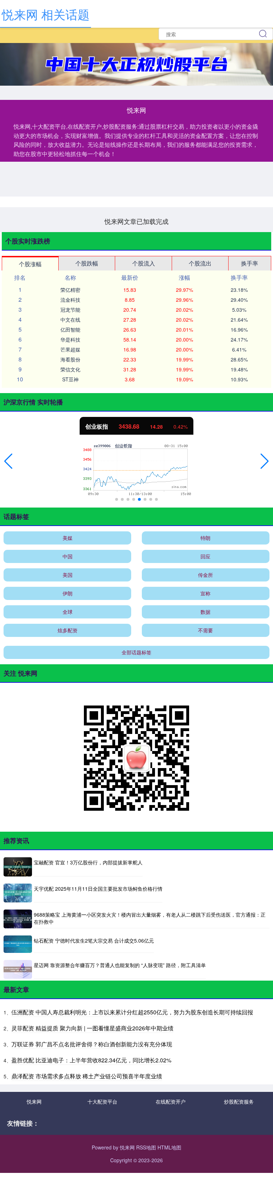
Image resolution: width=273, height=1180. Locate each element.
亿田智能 (70, 329)
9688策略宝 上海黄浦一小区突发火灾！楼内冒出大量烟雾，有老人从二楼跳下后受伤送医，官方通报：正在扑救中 (150, 918)
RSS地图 (146, 1147)
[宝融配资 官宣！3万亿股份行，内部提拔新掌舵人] (18, 866)
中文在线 (70, 319)
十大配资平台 (102, 1101)
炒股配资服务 (239, 1101)
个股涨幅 (30, 264)
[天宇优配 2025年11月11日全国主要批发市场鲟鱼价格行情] (18, 893)
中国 (68, 556)
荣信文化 (70, 369)
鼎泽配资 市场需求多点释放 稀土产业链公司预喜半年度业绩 (86, 1076)
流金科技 (70, 299)
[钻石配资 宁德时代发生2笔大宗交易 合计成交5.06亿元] (18, 944)
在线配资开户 (171, 1101)
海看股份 (70, 359)
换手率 (249, 263)
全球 (68, 611)
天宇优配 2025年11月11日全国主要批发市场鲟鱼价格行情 (98, 888)
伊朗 (68, 593)
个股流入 (143, 263)
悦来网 (34, 1101)
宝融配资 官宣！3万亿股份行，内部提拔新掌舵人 (88, 862)
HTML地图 (169, 1147)
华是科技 (70, 339)
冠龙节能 (70, 309)
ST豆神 (70, 379)
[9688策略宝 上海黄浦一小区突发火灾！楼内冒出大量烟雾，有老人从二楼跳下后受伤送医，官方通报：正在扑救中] (18, 919)
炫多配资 (67, 630)
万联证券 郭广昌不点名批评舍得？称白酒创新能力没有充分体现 (91, 1044)
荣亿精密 (70, 289)
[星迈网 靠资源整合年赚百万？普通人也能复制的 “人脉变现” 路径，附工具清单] (18, 969)
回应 (205, 556)
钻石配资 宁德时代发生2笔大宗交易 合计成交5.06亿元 (94, 940)
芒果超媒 (70, 349)
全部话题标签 (136, 652)
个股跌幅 (86, 263)
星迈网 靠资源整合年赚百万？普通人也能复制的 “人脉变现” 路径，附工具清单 (120, 965)
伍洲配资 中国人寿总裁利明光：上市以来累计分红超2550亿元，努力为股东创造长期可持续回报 (132, 1012)
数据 (205, 611)
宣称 (205, 593)
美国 (68, 574)
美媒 (68, 537)
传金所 (205, 574)
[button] (8, 461)
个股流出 (200, 263)
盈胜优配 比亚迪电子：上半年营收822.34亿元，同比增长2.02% (91, 1060)
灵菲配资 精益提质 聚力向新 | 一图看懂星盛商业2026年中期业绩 (92, 1028)
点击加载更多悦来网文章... (137, 221)
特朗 (205, 537)
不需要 (205, 630)
